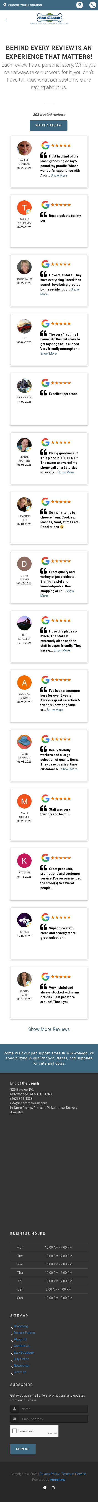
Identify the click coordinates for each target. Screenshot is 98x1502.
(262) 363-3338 (21, 1098)
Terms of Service (73, 1474)
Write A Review (49, 125)
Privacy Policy (49, 1474)
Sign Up (23, 1449)
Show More (59, 175)
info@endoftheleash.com (28, 1103)
